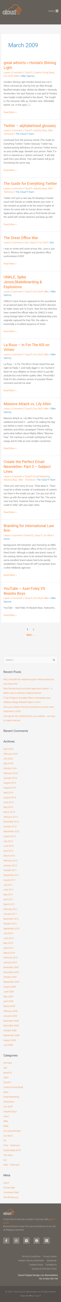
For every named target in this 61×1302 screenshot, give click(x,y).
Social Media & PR (12, 1150)
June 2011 (8, 889)
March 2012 (9, 855)
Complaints (51, 1264)
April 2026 (8, 749)
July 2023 (8, 758)
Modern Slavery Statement (31, 1260)
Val (5, 1160)
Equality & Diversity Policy (44, 1268)
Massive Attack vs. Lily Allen (27, 404)
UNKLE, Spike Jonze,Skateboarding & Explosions (23, 282)
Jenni (6, 1116)
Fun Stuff (8, 76)
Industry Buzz (40, 130)
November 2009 (11, 972)
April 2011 (8, 899)
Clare (5, 1077)
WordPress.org (10, 1197)
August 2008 (9, 1040)
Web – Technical (11, 1165)
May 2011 (8, 894)
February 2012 (10, 860)
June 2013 (8, 802)
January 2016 (10, 778)
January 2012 (10, 865)
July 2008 (8, 1045)
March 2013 (9, 812)
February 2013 (10, 817)
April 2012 (8, 851)
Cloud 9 (28, 72)
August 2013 (9, 797)
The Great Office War (21, 238)
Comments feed (11, 1192)
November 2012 (11, 821)
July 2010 (8, 933)
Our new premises (12, 1131)
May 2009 (8, 996)
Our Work (47, 535)
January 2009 (10, 1016)
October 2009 (10, 977)
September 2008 (11, 1035)
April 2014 (8, 792)
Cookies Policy (36, 1264)
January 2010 (10, 962)
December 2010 (11, 919)
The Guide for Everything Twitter (30, 183)
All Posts (7, 1063)
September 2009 (11, 982)
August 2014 (9, 787)
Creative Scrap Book (43, 72)
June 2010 (8, 938)
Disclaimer (52, 1260)
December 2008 (11, 1021)
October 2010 (10, 923)
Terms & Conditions (31, 1256)
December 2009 (11, 967)
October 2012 (10, 826)
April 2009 (8, 1001)
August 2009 (9, 986)
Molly (6, 1126)
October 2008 (10, 1030)
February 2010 (10, 957)
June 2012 (8, 846)
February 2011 (10, 909)
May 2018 (8, 763)
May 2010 (8, 943)
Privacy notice (50, 1256)
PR (4, 1140)
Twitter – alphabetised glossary (30, 125)
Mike (16, 76)
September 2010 (11, 928)
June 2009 (8, 991)
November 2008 (11, 1025)
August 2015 (9, 783)
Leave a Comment (13, 72)
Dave (5, 1092)
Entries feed (9, 1187)
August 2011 (9, 880)
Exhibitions (8, 1101)
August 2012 (9, 836)
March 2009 (9, 1006)
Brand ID (29, 535)
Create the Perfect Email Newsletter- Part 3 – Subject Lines (27, 467)
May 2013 (8, 807)
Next (31, 634)
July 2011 (8, 885)
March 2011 (9, 904)
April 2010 (8, 948)
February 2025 (10, 754)
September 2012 (11, 831)
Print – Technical (11, 1145)
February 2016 (10, 773)
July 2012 (8, 841)
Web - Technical (26, 479)
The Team (8, 1155)
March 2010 (9, 953)
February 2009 (10, 1011)
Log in (6, 1183)
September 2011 (11, 875)
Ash (26, 242)
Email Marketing (41, 476)
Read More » (10, 112)
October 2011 (10, 870)
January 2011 (10, 914)
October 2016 (10, 768)
